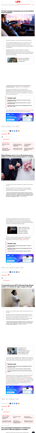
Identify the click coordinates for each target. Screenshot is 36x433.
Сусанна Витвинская (9, 395)
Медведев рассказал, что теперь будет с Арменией (28, 421)
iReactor (20, 86)
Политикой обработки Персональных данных (23, 4)
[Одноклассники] (19, 131)
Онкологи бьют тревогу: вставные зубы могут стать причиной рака (17, 145)
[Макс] (12, 131)
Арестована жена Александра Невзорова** (28, 417)
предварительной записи (24, 239)
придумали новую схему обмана (26, 110)
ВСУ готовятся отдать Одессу (6, 145)
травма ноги (20, 380)
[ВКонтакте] (17, 131)
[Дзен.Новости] (10, 131)
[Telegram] (14, 131)
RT (22, 324)
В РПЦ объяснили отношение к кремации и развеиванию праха (6, 149)
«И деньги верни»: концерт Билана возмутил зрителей (17, 149)
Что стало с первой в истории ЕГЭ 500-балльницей (27, 145)
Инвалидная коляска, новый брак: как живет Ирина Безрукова (29, 149)
